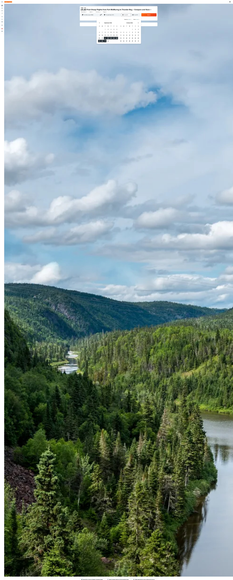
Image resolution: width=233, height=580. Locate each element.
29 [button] (105, 41)
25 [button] (113, 38)
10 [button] (111, 32)
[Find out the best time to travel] (2, 22)
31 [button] (138, 41)
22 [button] (105, 38)
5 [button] (123, 32)
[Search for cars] (2, 10)
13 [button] (99, 35)
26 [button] (116, 38)
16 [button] (108, 35)
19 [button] (116, 35)
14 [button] (102, 35)
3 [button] (138, 29)
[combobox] (84, 12)
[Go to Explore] (2, 16)
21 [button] (102, 38)
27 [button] (99, 41)
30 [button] (108, 41)
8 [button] (132, 32)
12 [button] (116, 32)
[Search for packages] (2, 13)
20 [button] (99, 38)
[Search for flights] (2, 5)
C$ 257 (83, 10)
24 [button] (111, 38)
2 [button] (135, 29)
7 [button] (129, 32)
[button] (2, 2)
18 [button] (113, 35)
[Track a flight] (2, 19)
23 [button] (108, 38)
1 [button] (132, 29)
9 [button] (135, 32)
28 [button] (102, 41)
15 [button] (105, 35)
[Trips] (2, 25)
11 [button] (120, 35)
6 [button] (99, 32)
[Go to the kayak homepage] (8, 2)
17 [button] (138, 35)
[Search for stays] (2, 8)
